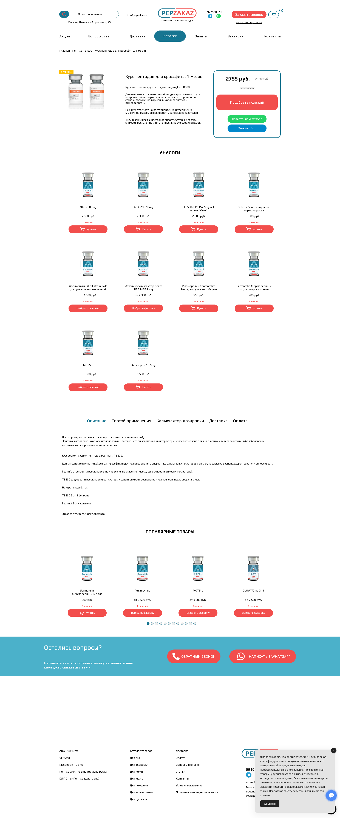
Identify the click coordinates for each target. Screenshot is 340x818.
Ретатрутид (142, 590)
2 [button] (152, 623)
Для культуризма (141, 792)
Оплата (201, 36)
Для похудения (139, 785)
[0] (273, 14)
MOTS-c (88, 365)
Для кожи (136, 771)
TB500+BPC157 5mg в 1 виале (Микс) (198, 208)
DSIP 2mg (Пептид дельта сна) (79, 778)
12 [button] (194, 623)
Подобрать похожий (247, 102)
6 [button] (169, 623)
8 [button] (177, 623)
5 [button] (165, 623)
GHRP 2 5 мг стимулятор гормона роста (254, 208)
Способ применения (131, 420)
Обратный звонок (198, 656)
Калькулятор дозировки (180, 420)
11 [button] (190, 623)
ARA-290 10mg (143, 207)
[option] (87, 90)
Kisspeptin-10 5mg (143, 365)
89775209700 (214, 12)
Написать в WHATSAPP (270, 656)
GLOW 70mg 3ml (253, 590)
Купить (91, 229)
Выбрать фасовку (88, 308)
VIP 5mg (64, 757)
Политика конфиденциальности (197, 792)
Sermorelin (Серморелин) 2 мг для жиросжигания (254, 287)
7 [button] (173, 623)
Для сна (135, 757)
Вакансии (235, 36)
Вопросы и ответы (188, 764)
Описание (96, 420)
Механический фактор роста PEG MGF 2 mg (143, 287)
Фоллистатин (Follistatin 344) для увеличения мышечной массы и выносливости (88, 287)
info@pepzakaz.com (138, 15)
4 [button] (160, 623)
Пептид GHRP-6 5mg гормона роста (83, 771)
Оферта (100, 513)
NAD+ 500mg (88, 207)
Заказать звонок (249, 14)
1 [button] (148, 623)
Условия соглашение (189, 785)
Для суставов (138, 799)
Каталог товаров (141, 751)
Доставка (137, 36)
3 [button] (156, 623)
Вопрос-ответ (99, 36)
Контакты (272, 36)
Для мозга (136, 778)
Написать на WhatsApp (247, 119)
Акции (64, 36)
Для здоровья (139, 764)
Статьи (180, 771)
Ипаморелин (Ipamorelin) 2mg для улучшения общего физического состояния (199, 287)
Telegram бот (247, 128)
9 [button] (182, 623)
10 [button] (186, 623)
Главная (64, 50)
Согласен (270, 803)
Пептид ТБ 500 (82, 50)
